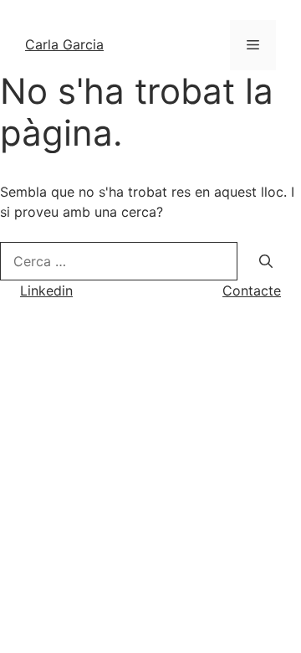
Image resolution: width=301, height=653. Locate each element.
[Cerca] (266, 261)
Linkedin (46, 290)
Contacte (251, 290)
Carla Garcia (64, 44)
